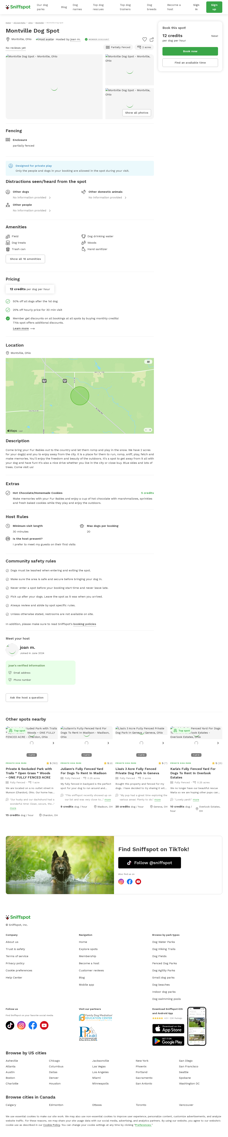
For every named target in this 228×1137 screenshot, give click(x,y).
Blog (64, 7)
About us (12, 942)
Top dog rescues (98, 7)
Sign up (214, 7)
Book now (190, 51)
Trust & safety (15, 949)
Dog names (77, 7)
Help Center (14, 977)
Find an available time (190, 62)
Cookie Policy (51, 1124)
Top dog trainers (125, 7)
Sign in (196, 7)
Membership (87, 956)
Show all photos (136, 112)
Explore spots (88, 949)
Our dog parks (42, 7)
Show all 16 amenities (25, 259)
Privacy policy (15, 963)
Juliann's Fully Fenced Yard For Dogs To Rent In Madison (84, 771)
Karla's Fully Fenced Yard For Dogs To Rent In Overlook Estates (193, 773)
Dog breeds (151, 7)
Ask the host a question (27, 697)
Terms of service (17, 956)
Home (83, 942)
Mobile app (86, 984)
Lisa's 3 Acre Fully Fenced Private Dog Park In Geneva (137, 771)
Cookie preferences (19, 970)
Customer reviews (91, 970)
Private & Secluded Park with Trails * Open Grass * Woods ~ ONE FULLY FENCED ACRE (29, 773)
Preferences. (143, 1124)
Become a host (174, 7)
